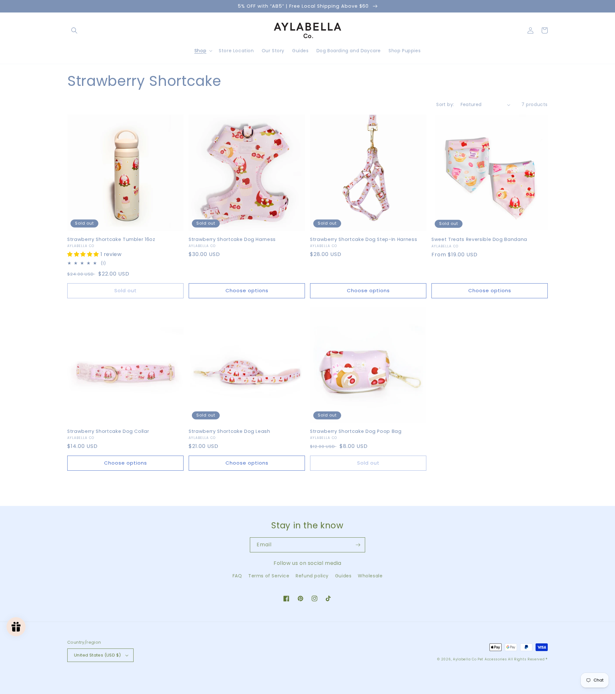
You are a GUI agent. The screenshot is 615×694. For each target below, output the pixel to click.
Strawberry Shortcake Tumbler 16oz (111, 239)
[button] (74, 30)
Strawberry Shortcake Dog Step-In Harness (363, 239)
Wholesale (370, 576)
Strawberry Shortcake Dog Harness (232, 239)
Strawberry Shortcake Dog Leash (229, 431)
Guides (343, 576)
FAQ (237, 576)
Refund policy (312, 576)
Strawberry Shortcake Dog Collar (108, 431)
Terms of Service (269, 576)
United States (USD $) (97, 655)
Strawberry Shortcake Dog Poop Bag (356, 431)
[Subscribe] (358, 544)
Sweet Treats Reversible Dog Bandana (479, 239)
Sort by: (445, 104)
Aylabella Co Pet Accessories (480, 659)
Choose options (247, 290)
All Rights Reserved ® (528, 659)
